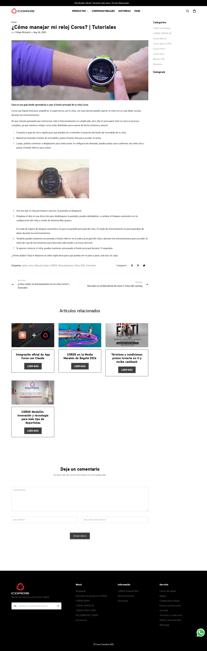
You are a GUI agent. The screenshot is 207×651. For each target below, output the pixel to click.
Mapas (163, 595)
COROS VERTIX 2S (85, 605)
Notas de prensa (126, 595)
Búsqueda (81, 591)
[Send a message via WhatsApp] (200, 632)
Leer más (33, 366)
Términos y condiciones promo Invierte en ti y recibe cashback (126, 358)
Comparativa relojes (170, 600)
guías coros (27, 265)
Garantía (164, 610)
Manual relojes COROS (46, 265)
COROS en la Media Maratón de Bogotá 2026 (79, 356)
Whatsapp (164, 624)
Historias (124, 10)
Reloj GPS (80, 265)
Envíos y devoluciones (170, 605)
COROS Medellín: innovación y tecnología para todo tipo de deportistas (32, 417)
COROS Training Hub (128, 591)
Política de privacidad (170, 620)
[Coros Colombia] (23, 11)
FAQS (137, 10)
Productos (79, 10)
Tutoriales (91, 265)
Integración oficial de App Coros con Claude (33, 356)
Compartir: (121, 265)
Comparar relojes (103, 10)
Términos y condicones (171, 615)
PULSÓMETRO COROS (87, 615)
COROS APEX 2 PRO (86, 610)
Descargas (123, 600)
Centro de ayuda (168, 591)
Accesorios (81, 620)
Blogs (14, 22)
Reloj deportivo (65, 265)
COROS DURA (83, 600)
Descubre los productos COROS (91, 595)
